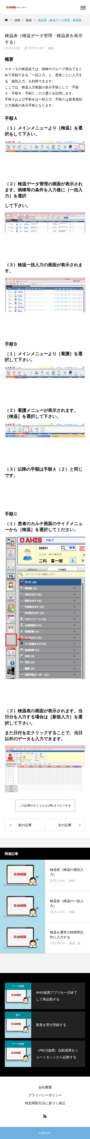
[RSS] (45, 1116)
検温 (51, 48)
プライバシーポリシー (45, 1095)
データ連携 (18, 986)
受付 (18, 1015)
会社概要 (45, 1087)
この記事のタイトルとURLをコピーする (45, 805)
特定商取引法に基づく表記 (45, 1103)
